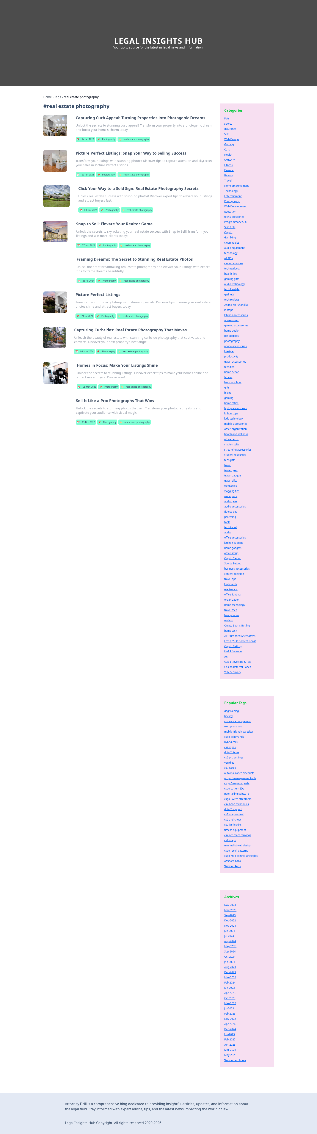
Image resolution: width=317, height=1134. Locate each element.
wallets (228, 620)
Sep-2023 (230, 915)
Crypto (228, 232)
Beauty (228, 175)
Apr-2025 (229, 1044)
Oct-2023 (229, 998)
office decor (231, 439)
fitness (228, 377)
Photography (106, 139)
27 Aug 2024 (86, 245)
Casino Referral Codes (237, 667)
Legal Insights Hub (158, 41)
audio (227, 532)
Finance (229, 170)
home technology (234, 605)
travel (227, 465)
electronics (230, 589)
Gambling (230, 237)
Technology (231, 191)
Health (228, 155)
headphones (231, 615)
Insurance (230, 129)
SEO (226, 134)
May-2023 (230, 910)
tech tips (229, 367)
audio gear (230, 501)
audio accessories (235, 506)
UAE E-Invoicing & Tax (237, 662)
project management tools (240, 778)
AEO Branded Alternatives (240, 636)
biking (227, 393)
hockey (228, 716)
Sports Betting (232, 563)
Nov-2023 (230, 905)
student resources (235, 455)
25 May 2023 (87, 386)
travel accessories (235, 361)
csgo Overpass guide (236, 783)
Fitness (228, 165)
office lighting (232, 594)
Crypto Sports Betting (237, 625)
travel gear (230, 470)
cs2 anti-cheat (232, 819)
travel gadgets (233, 475)
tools (227, 522)
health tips (230, 274)
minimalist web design (237, 845)
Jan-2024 (229, 962)
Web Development (235, 206)
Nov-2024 (230, 925)
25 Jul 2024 (86, 280)
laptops (228, 310)
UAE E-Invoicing (233, 651)
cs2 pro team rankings (237, 835)
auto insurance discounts (239, 773)
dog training (231, 711)
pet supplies (231, 336)
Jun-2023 (229, 1034)
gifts (226, 387)
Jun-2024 (229, 931)
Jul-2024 (229, 936)
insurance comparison (237, 721)
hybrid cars (231, 742)
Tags (57, 97)
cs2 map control (233, 814)
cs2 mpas (230, 747)
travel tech (230, 610)
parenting (230, 517)
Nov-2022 (230, 1019)
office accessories (235, 537)
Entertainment (233, 196)
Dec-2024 (230, 1029)
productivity (231, 356)
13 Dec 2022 (86, 422)
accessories (231, 320)
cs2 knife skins (233, 825)
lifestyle (229, 351)
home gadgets (233, 548)
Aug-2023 (230, 967)
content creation (234, 574)
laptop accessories (235, 408)
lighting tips (231, 413)
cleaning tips (231, 242)
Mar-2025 (230, 1050)
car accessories (233, 263)
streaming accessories (237, 449)
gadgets (229, 294)
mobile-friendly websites (239, 731)
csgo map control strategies (241, 856)
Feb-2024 (229, 982)
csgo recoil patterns (236, 850)
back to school (232, 382)
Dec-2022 (230, 920)
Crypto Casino (232, 558)
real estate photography (134, 139)
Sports (228, 123)
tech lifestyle (231, 289)
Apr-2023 (229, 993)
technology (230, 253)
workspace (230, 496)
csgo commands (234, 737)
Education (230, 211)
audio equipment (234, 248)
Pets (226, 118)
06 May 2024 (84, 351)
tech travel (230, 527)
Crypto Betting (233, 646)
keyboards (230, 584)
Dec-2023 (230, 972)
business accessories (237, 568)
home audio (231, 330)
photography (232, 341)
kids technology (233, 418)
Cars (227, 149)
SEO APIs (229, 227)
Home (47, 97)
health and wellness (236, 434)
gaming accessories (236, 325)
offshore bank (232, 861)
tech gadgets (232, 268)
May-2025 (230, 1055)
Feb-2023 (229, 1013)
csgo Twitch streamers (237, 799)
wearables (230, 486)
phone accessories (235, 346)
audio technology (234, 284)
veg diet (229, 762)
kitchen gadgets (233, 543)
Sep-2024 (230, 951)
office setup (231, 553)
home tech (230, 631)
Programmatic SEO (235, 222)
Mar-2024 (230, 977)
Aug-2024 (230, 941)
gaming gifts (231, 279)
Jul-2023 (229, 1008)
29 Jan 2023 (85, 174)
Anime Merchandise (236, 305)
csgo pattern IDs (234, 788)
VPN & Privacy (232, 672)
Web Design (231, 139)
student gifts (231, 444)
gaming (228, 398)
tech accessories (234, 217)
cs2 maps (230, 840)
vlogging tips (231, 491)
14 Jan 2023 (85, 139)
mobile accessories (235, 424)
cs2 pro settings (233, 757)
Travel (228, 180)
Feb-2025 (229, 1039)
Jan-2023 (229, 988)
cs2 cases (230, 768)
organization (231, 599)
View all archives (235, 1060)
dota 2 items (231, 752)
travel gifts (230, 480)
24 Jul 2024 (85, 316)
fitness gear (231, 512)
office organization (235, 429)
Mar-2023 (230, 1003)
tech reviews (231, 299)
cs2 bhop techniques (236, 804)
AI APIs (228, 258)
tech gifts (229, 460)
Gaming (229, 144)
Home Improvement (236, 186)
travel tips (230, 579)
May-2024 (230, 946)
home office (231, 403)
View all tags (232, 866)
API (226, 656)
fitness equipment (235, 830)
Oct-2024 (229, 957)
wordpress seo (233, 726)
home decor (231, 372)
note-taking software (236, 794)
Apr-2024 (229, 1024)
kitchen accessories (236, 315)
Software (229, 160)
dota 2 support (233, 809)
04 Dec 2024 (88, 209)
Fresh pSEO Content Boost (240, 641)
